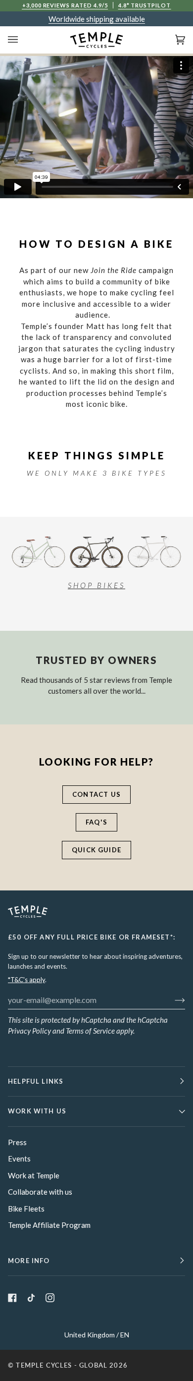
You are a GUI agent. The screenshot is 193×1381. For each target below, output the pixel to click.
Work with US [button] (37, 1111)
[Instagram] (50, 1297)
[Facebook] (12, 1297)
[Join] (172, 999)
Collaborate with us (40, 1191)
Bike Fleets (26, 1208)
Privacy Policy (29, 1030)
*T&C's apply (26, 980)
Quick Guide (96, 850)
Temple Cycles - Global (61, 1365)
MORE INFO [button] (29, 1261)
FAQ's (96, 822)
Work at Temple (33, 1175)
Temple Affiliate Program (49, 1224)
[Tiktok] (31, 1297)
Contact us (96, 794)
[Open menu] (23, 40)
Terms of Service (90, 1030)
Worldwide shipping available (96, 18)
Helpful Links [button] (35, 1081)
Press (17, 1142)
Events (19, 1158)
